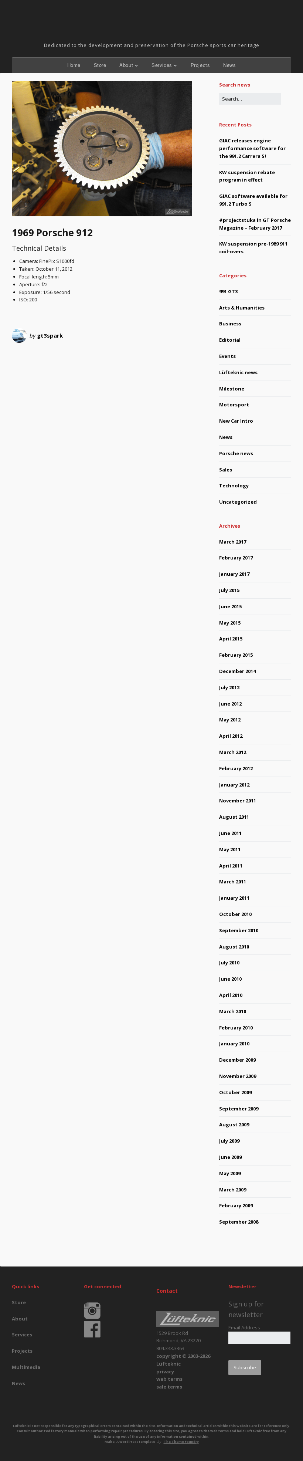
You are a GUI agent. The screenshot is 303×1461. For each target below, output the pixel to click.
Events (227, 356)
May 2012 (230, 719)
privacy (165, 1371)
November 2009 (237, 1076)
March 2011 (232, 881)
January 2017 (234, 574)
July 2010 (229, 962)
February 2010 (236, 1027)
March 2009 (232, 1189)
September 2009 (238, 1108)
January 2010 (234, 1043)
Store (100, 64)
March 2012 (232, 752)
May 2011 (230, 849)
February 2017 (236, 557)
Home (74, 64)
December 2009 (237, 1059)
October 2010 (235, 914)
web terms (169, 1379)
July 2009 (229, 1140)
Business (230, 323)
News (229, 64)
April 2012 (230, 736)
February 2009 (236, 1205)
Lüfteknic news (238, 372)
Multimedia (26, 1367)
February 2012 (236, 768)
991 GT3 (228, 291)
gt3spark (50, 335)
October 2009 (235, 1092)
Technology (234, 485)
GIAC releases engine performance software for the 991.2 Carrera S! (252, 148)
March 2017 (232, 541)
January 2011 (234, 897)
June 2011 (230, 833)
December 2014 (237, 671)
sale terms (169, 1386)
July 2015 (229, 590)
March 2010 (232, 1011)
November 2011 (237, 800)
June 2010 (230, 978)
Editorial (230, 339)
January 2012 (234, 784)
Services (162, 64)
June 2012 (230, 703)
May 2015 (230, 622)
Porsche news (236, 453)
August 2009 (234, 1124)
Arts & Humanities (242, 307)
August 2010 (234, 946)
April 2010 (230, 995)
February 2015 (236, 655)
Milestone (231, 388)
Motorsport (234, 404)
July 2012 (229, 687)
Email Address (244, 1327)
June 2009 (230, 1157)
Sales (225, 469)
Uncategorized (238, 501)
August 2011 (234, 817)
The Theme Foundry (181, 1441)
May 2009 (230, 1173)
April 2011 (230, 865)
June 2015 (230, 606)
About (126, 64)
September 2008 (238, 1221)
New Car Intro (236, 420)
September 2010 (238, 930)
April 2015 (230, 638)
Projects (200, 64)
